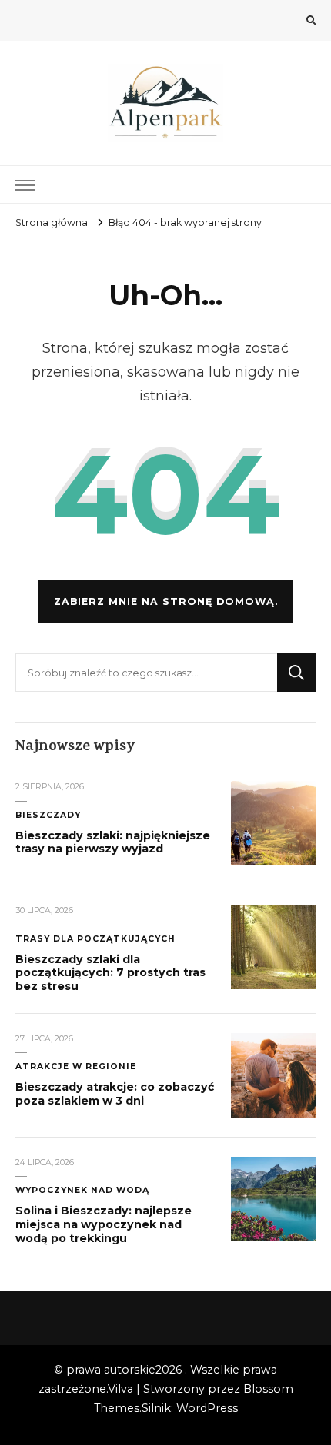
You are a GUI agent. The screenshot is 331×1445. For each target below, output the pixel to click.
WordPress (207, 1408)
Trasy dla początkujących (95, 939)
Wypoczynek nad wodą (82, 1190)
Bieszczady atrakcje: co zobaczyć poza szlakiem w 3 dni (114, 1094)
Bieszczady (48, 815)
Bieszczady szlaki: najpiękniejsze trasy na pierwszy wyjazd (112, 842)
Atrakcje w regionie (75, 1066)
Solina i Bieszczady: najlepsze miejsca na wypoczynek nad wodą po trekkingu (103, 1224)
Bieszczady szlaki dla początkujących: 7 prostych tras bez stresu (110, 972)
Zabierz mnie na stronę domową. (166, 601)
